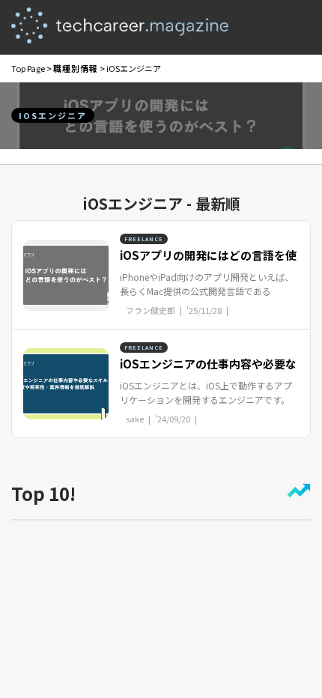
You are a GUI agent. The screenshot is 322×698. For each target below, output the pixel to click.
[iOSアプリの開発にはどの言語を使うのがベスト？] (66, 273)
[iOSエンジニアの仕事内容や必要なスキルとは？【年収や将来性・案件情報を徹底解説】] (66, 382)
